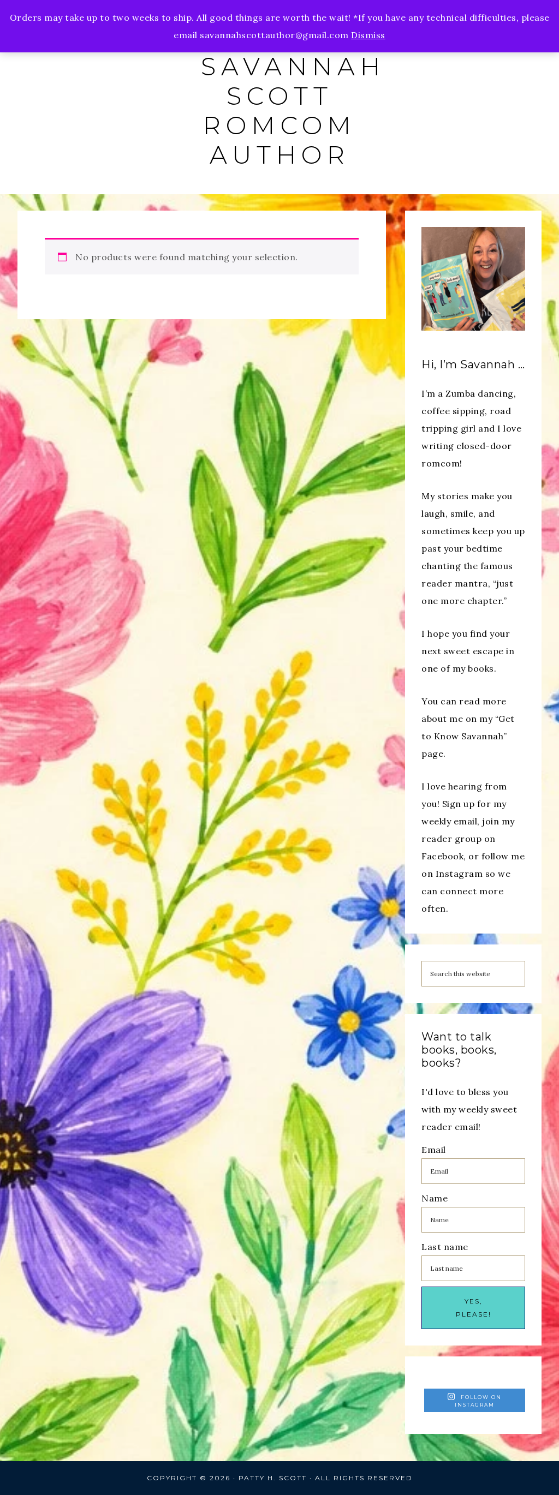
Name (434, 1198)
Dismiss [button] (368, 34)
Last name (444, 1246)
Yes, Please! (473, 1307)
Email (433, 1149)
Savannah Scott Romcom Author (293, 110)
